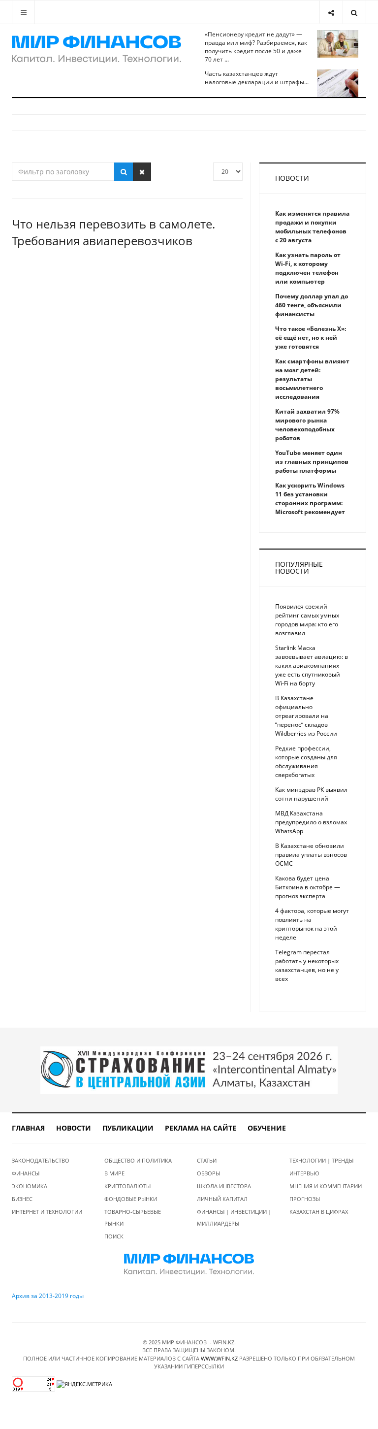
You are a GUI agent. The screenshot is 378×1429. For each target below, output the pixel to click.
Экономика (29, 1186)
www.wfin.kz (219, 1358)
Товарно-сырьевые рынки (132, 1217)
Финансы (25, 1173)
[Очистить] (142, 171)
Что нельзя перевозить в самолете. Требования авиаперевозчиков (113, 232)
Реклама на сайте (200, 1128)
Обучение (267, 1128)
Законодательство (40, 1160)
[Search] (354, 12)
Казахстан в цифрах (318, 1211)
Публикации (128, 1128)
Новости (73, 1128)
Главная (28, 1128)
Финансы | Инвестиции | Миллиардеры (234, 1217)
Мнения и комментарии (325, 1186)
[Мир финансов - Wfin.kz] (96, 49)
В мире (114, 1173)
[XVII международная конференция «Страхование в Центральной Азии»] (189, 1070)
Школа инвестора (224, 1186)
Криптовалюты (127, 1186)
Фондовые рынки (130, 1198)
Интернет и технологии (47, 1211)
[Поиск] (123, 171)
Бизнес (22, 1198)
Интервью (304, 1173)
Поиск (114, 1236)
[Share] (331, 12)
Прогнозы (304, 1198)
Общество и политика (138, 1160)
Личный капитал (222, 1198)
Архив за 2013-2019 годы (48, 1296)
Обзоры (208, 1173)
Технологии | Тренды (321, 1160)
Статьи (207, 1160)
